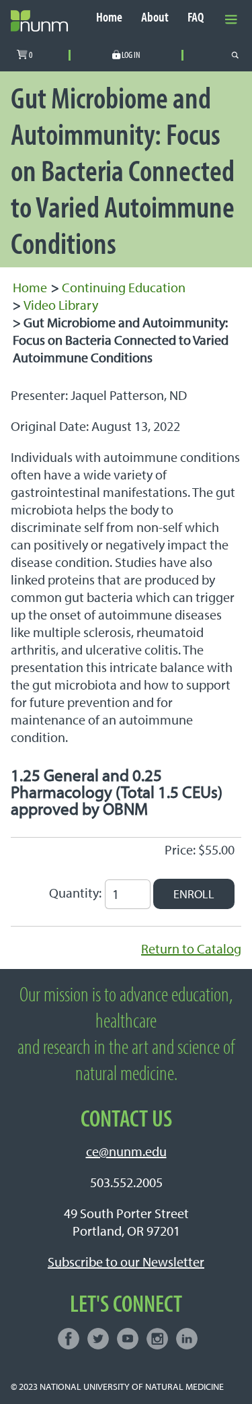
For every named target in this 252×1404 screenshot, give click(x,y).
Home (109, 17)
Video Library (61, 304)
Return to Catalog (191, 948)
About (155, 17)
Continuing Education (123, 287)
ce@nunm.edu (126, 1151)
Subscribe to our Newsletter (126, 1261)
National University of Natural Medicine (132, 1386)
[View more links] (231, 18)
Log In (130, 55)
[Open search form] (235, 55)
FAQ (195, 17)
